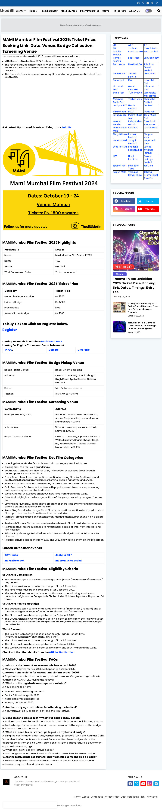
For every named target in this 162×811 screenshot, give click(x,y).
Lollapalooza (120, 115)
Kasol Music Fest (150, 116)
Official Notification (61, 652)
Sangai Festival (132, 142)
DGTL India (11, 555)
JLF (114, 45)
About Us (134, 10)
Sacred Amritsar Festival (148, 149)
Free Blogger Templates (68, 805)
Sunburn (132, 48)
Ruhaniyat (118, 80)
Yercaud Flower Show (135, 173)
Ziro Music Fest (118, 88)
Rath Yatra (119, 64)
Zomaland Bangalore (149, 123)
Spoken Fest (119, 165)
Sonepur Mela (120, 140)
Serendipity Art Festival (150, 94)
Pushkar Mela (135, 51)
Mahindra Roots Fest (119, 100)
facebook (126, 201)
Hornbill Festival (117, 59)
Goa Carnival (151, 51)
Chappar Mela (148, 136)
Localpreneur (50, 10)
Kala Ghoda (119, 111)
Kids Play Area (69, 10)
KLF (145, 45)
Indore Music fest (135, 116)
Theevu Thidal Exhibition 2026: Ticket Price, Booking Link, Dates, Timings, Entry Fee (134, 285)
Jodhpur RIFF (63, 555)
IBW (130, 80)
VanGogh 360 (151, 57)
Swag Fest (118, 92)
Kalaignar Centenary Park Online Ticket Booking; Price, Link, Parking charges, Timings (143, 308)
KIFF (115, 156)
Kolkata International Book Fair (151, 175)
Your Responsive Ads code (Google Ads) (81, 25)
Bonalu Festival (132, 136)
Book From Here (51, 341)
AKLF (130, 45)
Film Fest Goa (135, 64)
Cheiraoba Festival (149, 100)
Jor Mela (148, 165)
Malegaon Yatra (133, 167)
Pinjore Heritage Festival (148, 159)
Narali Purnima (132, 158)
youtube (150, 209)
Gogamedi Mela (149, 142)
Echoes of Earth (149, 88)
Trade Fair (149, 111)
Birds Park (120, 10)
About (85, 796)
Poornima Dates (89, 10)
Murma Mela (150, 127)
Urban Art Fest (149, 81)
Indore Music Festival (68, 560)
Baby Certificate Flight (133, 796)
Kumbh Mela (150, 48)
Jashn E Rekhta (132, 75)
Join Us (66, 127)
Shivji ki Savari (120, 134)
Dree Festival (120, 146)
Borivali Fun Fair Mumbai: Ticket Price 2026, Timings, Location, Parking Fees (142, 325)
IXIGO (8, 349)
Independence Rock (135, 123)
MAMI (131, 111)
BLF (114, 48)
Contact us (96, 796)
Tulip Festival (135, 92)
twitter (150, 201)
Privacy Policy (112, 796)
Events (20, 10)
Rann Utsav (119, 73)
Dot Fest (148, 105)
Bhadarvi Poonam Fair (135, 148)
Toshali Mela (135, 99)
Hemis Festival (132, 107)
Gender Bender (117, 123)
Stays (105, 10)
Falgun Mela (119, 172)
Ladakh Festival (117, 53)
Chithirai (132, 127)
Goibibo (54, 349)
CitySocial (152, 796)
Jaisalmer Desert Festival (149, 67)
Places (33, 10)
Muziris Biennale (133, 88)
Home (77, 796)
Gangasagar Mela (120, 129)
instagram (126, 209)
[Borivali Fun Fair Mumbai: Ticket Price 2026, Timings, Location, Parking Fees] (119, 326)
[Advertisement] (54, 102)
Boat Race (134, 57)
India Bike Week (14, 560)
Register (9, 329)
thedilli (7, 10)
